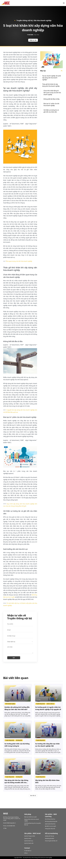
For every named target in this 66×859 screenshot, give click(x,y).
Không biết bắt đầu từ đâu (52, 99)
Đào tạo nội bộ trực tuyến (30, 817)
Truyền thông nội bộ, (24, 20)
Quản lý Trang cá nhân (29, 836)
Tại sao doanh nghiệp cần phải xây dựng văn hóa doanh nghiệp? (51, 78)
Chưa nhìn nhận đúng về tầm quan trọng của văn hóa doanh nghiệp (52, 92)
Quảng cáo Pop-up (49, 836)
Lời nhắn (9, 647)
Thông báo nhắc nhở (50, 828)
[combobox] (20, 641)
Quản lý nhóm (27, 838)
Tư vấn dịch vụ (27, 850)
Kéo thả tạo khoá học (50, 819)
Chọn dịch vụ (11, 641)
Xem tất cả (33, 795)
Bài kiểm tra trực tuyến (50, 826)
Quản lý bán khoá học (50, 824)
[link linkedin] (5, 828)
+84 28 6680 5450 (11, 825)
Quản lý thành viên (28, 843)
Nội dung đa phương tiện (51, 821)
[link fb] (4, 828)
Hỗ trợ (25, 853)
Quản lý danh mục (28, 840)
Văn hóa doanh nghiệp (42, 20)
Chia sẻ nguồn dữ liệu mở (51, 840)
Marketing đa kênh (49, 838)
